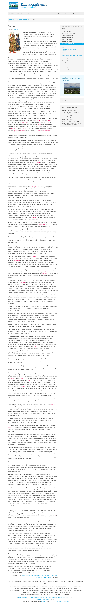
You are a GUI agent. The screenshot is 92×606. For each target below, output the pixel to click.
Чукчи (63, 52)
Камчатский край (67, 31)
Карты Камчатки (67, 39)
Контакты (65, 66)
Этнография (53, 13)
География (36, 13)
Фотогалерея (68, 13)
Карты (42, 13)
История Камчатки (67, 35)
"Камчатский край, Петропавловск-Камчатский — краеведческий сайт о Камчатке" (43, 597)
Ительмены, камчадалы (69, 49)
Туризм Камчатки (67, 41)
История (30, 13)
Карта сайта (65, 68)
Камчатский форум (67, 70)
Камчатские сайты (67, 64)
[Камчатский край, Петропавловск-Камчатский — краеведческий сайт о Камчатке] (28, 5)
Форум (74, 13)
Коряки (64, 51)
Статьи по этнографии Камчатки (72, 55)
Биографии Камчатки (68, 33)
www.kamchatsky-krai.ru (14, 13)
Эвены (64, 54)
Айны (63, 46)
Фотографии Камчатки (68, 62)
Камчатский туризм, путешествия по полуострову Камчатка (72, 124)
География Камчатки (68, 37)
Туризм (47, 13)
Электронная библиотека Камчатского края (69, 118)
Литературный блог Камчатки (71, 116)
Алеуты (16, 29)
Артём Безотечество (63, 601)
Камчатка (12, 19)
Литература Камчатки (68, 58)
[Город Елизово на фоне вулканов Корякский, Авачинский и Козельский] (72, 88)
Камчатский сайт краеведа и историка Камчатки (70, 113)
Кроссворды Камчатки (68, 60)
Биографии (23, 13)
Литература (60, 13)
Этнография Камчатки (23, 19)
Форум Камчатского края (69, 110)
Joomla (43, 601)
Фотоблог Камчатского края (70, 121)
